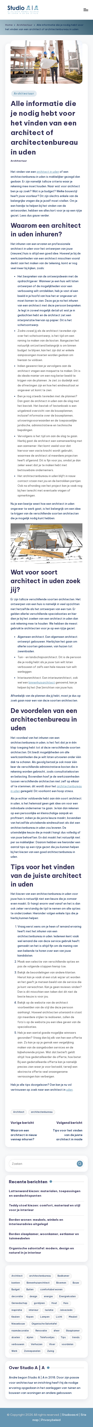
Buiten (30, 1289)
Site (83, 1415)
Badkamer (63, 1275)
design (33, 1296)
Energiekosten (67, 1296)
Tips (63, 1337)
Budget (15, 1289)
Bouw (76, 1282)
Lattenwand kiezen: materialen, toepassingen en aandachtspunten (44, 1193)
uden (69, 1089)
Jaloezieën (66, 1310)
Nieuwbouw (18, 1323)
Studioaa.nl (70, 1415)
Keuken (15, 1316)
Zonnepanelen (32, 1351)
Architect (18, 1112)
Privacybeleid (51, 1420)
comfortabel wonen (51, 1289)
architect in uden (48, 171)
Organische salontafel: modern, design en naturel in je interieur (41, 1250)
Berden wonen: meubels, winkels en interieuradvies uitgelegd (36, 1222)
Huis (65, 1303)
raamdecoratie (20, 1330)
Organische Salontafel (44, 1323)
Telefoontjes (47, 1337)
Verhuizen (36, 1344)
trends (75, 1337)
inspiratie (16, 1310)
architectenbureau (42, 1112)
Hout (54, 1303)
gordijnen (39, 1303)
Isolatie (49, 1310)
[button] (80, 1164)
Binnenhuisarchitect (38, 1282)
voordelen (67, 1344)
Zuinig (50, 1351)
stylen (30, 1337)
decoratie (17, 1296)
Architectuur (24, 93)
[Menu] (85, 9)
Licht (59, 1316)
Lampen (45, 1316)
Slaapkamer (73, 1330)
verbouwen (17, 1344)
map (35, 1420)
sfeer (56, 1330)
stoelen (15, 1337)
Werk (14, 1351)
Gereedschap (19, 1303)
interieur (33, 1310)
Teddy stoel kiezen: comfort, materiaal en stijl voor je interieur (44, 1207)
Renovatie (41, 1330)
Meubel (73, 1316)
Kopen (30, 1316)
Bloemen (61, 1282)
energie (48, 1296)
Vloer (52, 1344)
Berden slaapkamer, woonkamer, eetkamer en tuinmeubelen (44, 1236)
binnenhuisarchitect (42, 682)
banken (15, 1282)
